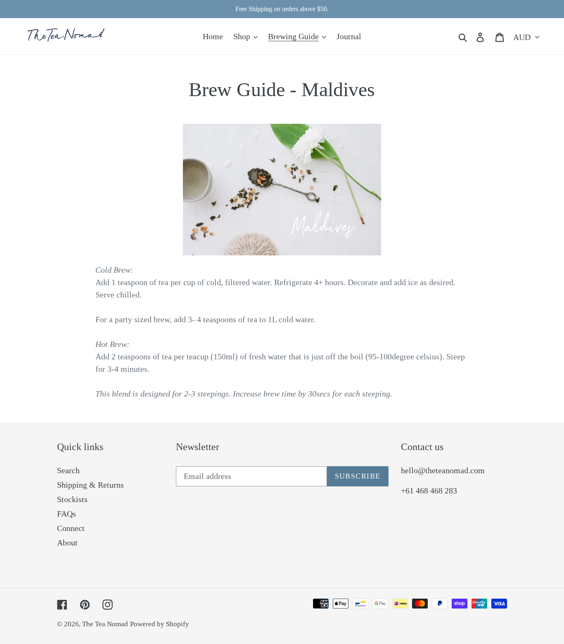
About (67, 542)
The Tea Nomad (105, 624)
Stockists (72, 499)
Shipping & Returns (90, 484)
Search (68, 470)
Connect (71, 528)
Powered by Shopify (159, 624)
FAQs (66, 513)
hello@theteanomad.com (443, 470)
